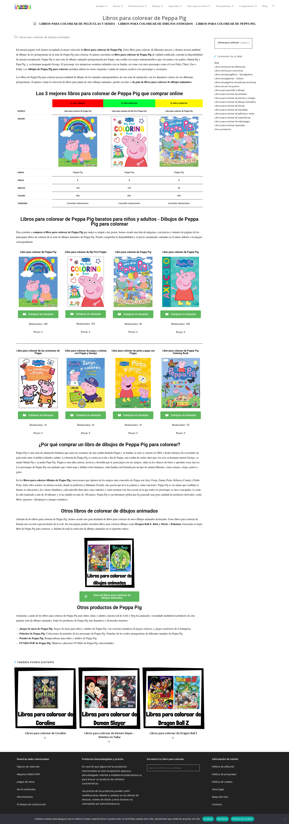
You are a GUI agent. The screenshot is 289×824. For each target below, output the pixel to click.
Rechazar (222, 818)
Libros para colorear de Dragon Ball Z (173, 733)
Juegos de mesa (25, 781)
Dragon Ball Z (143, 524)
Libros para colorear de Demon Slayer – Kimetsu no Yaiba (109, 735)
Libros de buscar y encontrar (229, 70)
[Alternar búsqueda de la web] (273, 6)
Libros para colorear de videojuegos (232, 121)
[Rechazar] (284, 819)
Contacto (217, 804)
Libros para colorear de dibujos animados (44, 37)
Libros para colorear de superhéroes (233, 117)
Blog (217, 62)
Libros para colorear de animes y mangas (235, 98)
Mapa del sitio (220, 796)
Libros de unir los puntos (227, 86)
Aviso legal (218, 789)
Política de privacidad (224, 774)
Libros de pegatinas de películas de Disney (235, 82)
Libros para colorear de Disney (230, 105)
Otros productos (223, 129)
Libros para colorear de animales (231, 93)
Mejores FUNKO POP (28, 774)
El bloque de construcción (31, 804)
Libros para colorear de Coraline (45, 733)
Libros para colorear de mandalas (231, 109)
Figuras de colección (28, 766)
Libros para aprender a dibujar (230, 90)
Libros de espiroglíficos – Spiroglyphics (234, 74)
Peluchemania (25, 796)
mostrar (245, 42)
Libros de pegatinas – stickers (229, 78)
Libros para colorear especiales (230, 125)
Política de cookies (222, 781)
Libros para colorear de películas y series (234, 113)
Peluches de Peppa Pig (32, 633)
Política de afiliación (223, 766)
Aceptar (208, 818)
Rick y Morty (160, 524)
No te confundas (26, 789)
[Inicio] (34, 23)
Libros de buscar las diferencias (230, 66)
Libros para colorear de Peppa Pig (226, 23)
